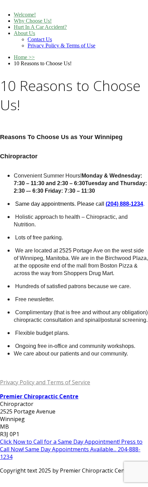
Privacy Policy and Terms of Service (45, 382)
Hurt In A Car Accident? (40, 27)
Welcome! (25, 15)
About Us (24, 33)
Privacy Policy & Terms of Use (61, 45)
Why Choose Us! (33, 21)
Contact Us (40, 39)
